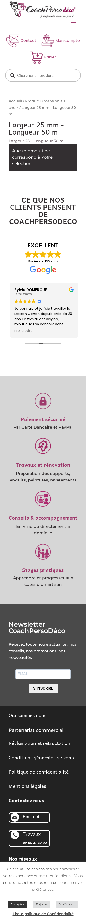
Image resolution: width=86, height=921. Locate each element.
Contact (28, 40)
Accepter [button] (17, 904)
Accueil (15, 101)
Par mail (32, 816)
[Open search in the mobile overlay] (43, 75)
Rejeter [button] (41, 904)
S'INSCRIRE (43, 688)
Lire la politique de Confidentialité (43, 913)
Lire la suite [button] (22, 331)
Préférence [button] (67, 904)
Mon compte (67, 40)
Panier (50, 57)
